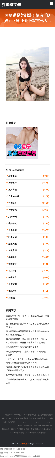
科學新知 (28, 237)
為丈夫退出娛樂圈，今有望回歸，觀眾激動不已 (27, 375)
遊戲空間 (28, 250)
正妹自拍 (28, 189)
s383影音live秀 (30, 415)
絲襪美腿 (28, 176)
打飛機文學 (23, 444)
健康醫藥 (28, 284)
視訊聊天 (28, 291)
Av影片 (28, 298)
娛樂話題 (28, 257)
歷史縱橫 (28, 230)
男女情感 (28, 210)
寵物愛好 (28, 264)
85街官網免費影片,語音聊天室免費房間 (29, 418)
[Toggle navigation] (51, 3)
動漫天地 (28, 243)
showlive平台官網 (17, 433)
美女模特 (28, 183)
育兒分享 (28, 270)
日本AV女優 (28, 196)
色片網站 (11, 422)
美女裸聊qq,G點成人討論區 (41, 429)
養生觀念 (28, 277)
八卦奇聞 (28, 216)
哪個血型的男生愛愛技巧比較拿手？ (22, 347)
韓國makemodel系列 (13, 415)
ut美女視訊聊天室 (25, 425)
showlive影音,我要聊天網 (36, 433)
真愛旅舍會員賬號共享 (20, 429)
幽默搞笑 (28, 223)
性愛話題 (28, 203)
